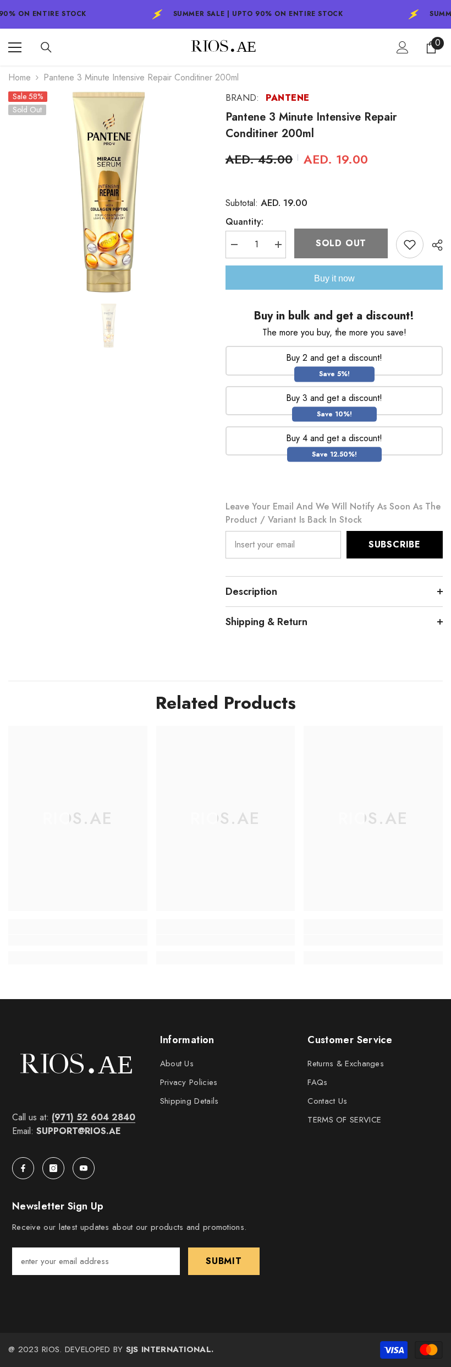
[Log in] (403, 47)
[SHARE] (433, 245)
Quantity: (244, 221)
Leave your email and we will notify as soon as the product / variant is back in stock (333, 513)
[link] (77, 940)
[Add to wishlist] (410, 244)
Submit (224, 1261)
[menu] (14, 47)
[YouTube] (84, 1168)
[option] (108, 191)
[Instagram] (53, 1168)
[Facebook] (23, 1168)
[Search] (46, 47)
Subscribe (395, 544)
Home (19, 77)
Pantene (288, 97)
